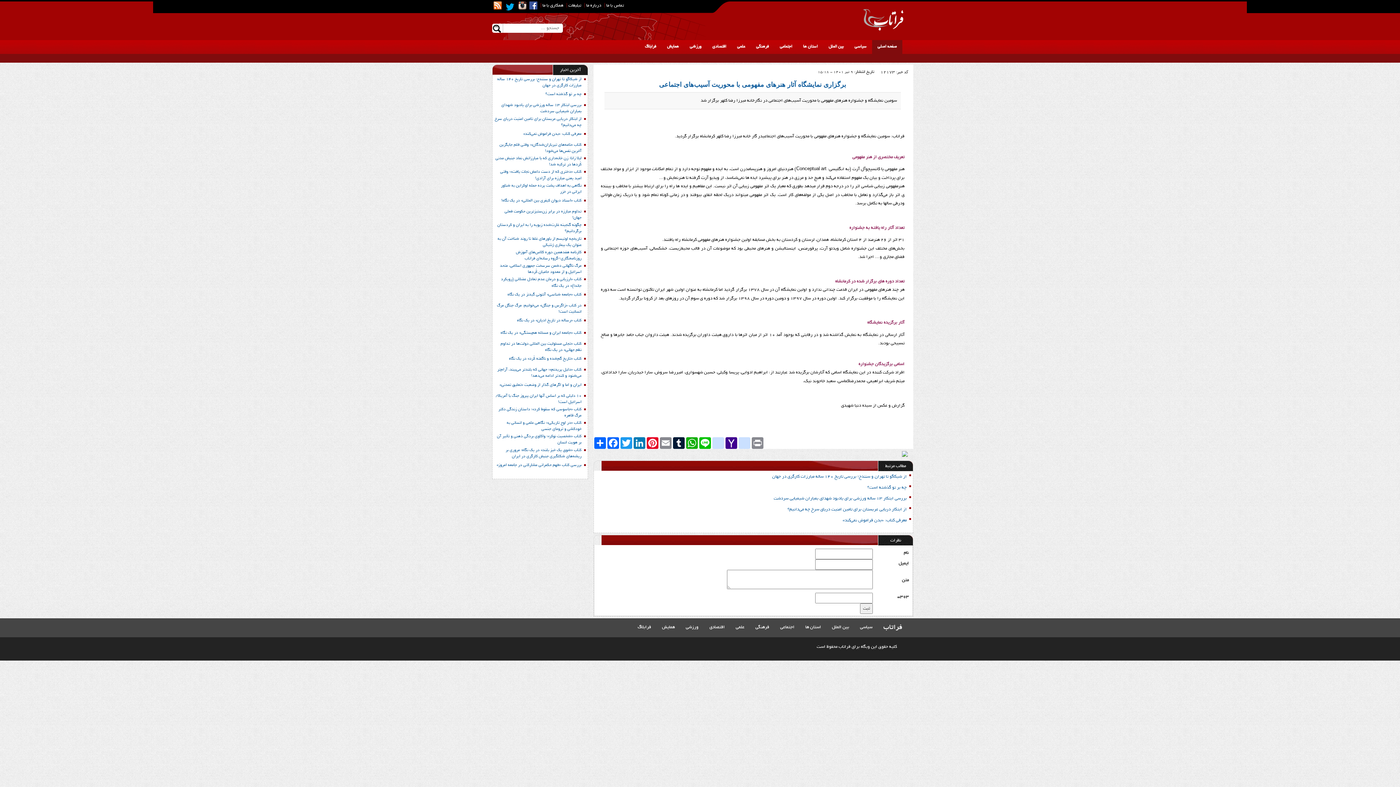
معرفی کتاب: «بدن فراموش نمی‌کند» (875, 520)
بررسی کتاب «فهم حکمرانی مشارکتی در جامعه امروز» (539, 465)
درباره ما (593, 5)
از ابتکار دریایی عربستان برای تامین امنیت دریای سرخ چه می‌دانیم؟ (847, 509)
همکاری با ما (552, 5)
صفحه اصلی (887, 46)
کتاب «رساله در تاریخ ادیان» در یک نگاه (549, 320)
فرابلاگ (650, 46)
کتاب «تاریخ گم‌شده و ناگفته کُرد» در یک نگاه (545, 359)
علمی (741, 46)
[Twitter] (510, 6)
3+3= (903, 597)
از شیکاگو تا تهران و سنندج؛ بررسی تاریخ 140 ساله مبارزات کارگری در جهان (839, 476)
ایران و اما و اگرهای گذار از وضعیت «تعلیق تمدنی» (540, 385)
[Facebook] (533, 5)
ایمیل (904, 563)
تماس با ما (615, 5)
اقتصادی (719, 46)
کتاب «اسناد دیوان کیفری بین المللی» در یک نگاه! (541, 201)
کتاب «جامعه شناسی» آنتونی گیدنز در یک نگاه (545, 295)
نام (906, 553)
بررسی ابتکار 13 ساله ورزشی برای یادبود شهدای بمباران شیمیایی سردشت (840, 498)
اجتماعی (786, 46)
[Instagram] (522, 5)
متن (905, 580)
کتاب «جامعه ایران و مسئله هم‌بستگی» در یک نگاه (541, 333)
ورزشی (695, 46)
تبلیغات (574, 5)
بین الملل (836, 46)
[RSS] (498, 5)
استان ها (810, 46)
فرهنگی (762, 46)
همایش (673, 46)
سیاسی (861, 46)
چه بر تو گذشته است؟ (887, 487)
